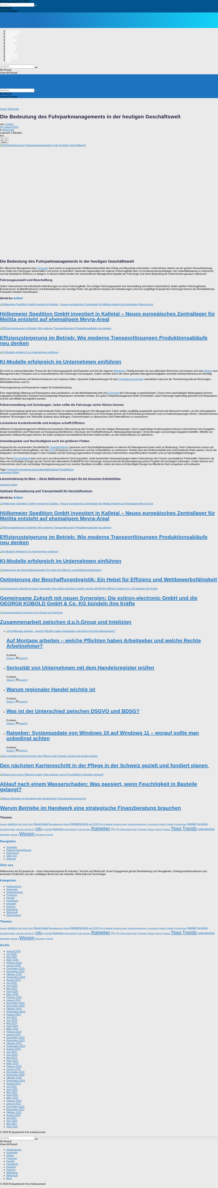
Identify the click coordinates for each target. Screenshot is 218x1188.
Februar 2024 (14, 1031)
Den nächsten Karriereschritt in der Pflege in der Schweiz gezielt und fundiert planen (104, 765)
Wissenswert (13, 915)
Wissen (208, 371)
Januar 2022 (13, 1103)
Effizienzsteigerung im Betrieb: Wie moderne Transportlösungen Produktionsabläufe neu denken (103, 340)
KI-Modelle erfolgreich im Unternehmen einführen (60, 362)
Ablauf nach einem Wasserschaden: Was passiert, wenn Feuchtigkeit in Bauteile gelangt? (98, 786)
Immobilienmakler (7, 829)
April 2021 (12, 1126)
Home (3, 109)
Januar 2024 (13, 1034)
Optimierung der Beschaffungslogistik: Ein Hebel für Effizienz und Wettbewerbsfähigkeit (108, 579)
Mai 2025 (11, 988)
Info (39, 829)
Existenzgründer (120, 824)
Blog (8, 60)
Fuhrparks (42, 268)
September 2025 (15, 977)
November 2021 (15, 1109)
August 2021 (13, 1115)
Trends (189, 828)
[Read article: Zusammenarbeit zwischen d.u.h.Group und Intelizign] (109, 612)
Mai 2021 (11, 1123)
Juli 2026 (11, 954)
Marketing (11, 55)
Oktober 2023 (14, 1043)
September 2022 (15, 1080)
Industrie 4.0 (29, 829)
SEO (135, 829)
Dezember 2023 (15, 1037)
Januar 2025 (13, 1000)
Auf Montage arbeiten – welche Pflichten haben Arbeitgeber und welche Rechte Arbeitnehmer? (103, 643)
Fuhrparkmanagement (130, 379)
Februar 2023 (14, 1066)
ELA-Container (106, 824)
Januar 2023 (13, 1069)
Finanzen (11, 40)
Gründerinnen (180, 824)
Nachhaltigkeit (21, 458)
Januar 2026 (13, 965)
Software (151, 829)
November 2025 (15, 971)
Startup (166, 829)
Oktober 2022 (14, 1077)
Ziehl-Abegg (40, 835)
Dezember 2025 (15, 968)
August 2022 (13, 1083)
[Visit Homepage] (33, 25)
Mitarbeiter (119, 371)
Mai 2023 (11, 1057)
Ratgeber (54, 469)
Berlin (25, 824)
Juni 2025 (12, 985)
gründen (162, 824)
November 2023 (15, 1040)
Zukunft (49, 835)
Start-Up (159, 829)
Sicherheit (113, 393)
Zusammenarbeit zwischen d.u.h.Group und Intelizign (65, 622)
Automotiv (12, 35)
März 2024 (12, 1029)
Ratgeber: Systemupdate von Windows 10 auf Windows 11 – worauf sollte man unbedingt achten (102, 735)
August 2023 (13, 1049)
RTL (113, 829)
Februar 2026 (14, 962)
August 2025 (13, 980)
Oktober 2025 (14, 974)
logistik (45, 469)
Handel (10, 43)
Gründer (170, 824)
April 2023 (12, 1060)
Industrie (11, 49)
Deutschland (41, 824)
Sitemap (11, 859)
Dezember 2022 (15, 1072)
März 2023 (12, 1063)
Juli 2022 (11, 1086)
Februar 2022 (14, 1100)
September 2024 (15, 1011)
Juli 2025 (11, 983)
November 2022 (15, 1075)
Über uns (11, 856)
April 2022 (12, 1095)
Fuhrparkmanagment (29, 469)
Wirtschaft (12, 58)
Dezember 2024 (15, 1003)
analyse (12, 824)
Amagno (3, 824)
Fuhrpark (12, 469)
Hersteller (202, 824)
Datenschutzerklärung (18, 850)
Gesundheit (153, 824)
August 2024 (13, 1014)
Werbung (15, 835)
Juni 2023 (12, 1054)
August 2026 (13, 951)
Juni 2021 (12, 1121)
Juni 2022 (12, 1089)
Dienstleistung (56, 824)
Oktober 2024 (14, 1008)
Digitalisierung (79, 824)
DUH (95, 824)
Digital (9, 37)
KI (43, 829)
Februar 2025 (14, 997)
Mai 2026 (11, 957)
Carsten (9, 124)
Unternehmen (206, 829)
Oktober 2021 (14, 1112)
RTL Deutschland (124, 829)
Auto (20, 824)
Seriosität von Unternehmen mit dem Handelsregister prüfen (80, 668)
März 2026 (12, 960)
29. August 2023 (9, 127)
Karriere (10, 52)
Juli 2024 (11, 1017)
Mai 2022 (11, 1092)
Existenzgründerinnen (137, 824)
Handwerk (11, 46)
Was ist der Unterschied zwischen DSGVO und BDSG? (72, 711)
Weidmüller (5, 835)
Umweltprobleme (59, 447)
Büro (31, 824)
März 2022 (12, 1098)
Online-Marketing (84, 829)
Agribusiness (13, 32)
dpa (91, 824)
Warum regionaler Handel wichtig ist (50, 689)
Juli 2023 (11, 1052)
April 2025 (12, 991)
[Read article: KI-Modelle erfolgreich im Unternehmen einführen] (109, 352)
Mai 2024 (11, 1023)
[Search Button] (36, 5)
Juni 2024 (12, 1020)
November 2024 (15, 1006)
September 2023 (15, 1046)
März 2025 (12, 994)
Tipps (62, 469)
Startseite (11, 847)
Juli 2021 (11, 1118)
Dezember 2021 (15, 1106)
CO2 (52, 450)
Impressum (12, 853)
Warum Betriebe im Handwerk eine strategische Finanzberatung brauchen (90, 808)
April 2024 (12, 1026)
